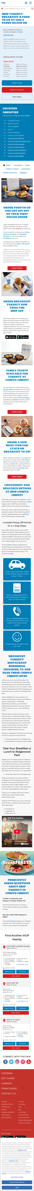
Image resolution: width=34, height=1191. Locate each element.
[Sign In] (26, 2)
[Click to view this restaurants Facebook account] (5, 1062)
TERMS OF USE (22, 1150)
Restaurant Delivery (7, 1104)
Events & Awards (23, 1115)
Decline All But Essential (17, 1182)
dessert (16, 400)
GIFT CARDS (8, 1078)
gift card (26, 514)
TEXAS (27, 165)
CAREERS (6, 1083)
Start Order (17, 268)
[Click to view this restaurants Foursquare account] (23, 1062)
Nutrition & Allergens (24, 1123)
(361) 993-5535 (18, 618)
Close (17, 1187)
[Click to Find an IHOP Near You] (2, 9)
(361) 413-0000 (10, 1005)
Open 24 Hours (11, 948)
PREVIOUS (2, 862)
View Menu (17, 97)
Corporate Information (8, 1112)
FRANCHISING (9, 1088)
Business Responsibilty (25, 1120)
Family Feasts (8, 389)
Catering (22, 971)
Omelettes (7, 238)
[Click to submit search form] (31, 9)
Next (31, 862)
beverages (25, 398)
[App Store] (20, 1137)
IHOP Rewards (5, 1107)
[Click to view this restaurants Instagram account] (17, 1062)
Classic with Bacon (23, 244)
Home (8, 165)
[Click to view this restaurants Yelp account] (28, 1062)
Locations (18, 165)
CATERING (7, 1073)
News (20, 1107)
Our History (21, 1104)
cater (29, 502)
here (13, 921)
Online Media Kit (6, 1117)
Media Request (5, 1115)
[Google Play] (7, 1137)
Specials (21, 468)
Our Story (21, 1101)
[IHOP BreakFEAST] (17, 863)
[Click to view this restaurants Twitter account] (11, 1062)
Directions (17, 83)
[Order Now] (30, 2)
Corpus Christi (12, 169)
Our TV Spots (22, 1112)
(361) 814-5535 (10, 968)
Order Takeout (17, 90)
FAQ (19, 1109)
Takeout (23, 173)
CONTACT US (8, 1093)
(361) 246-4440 (10, 1040)
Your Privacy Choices (17, 1177)
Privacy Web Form (23, 1117)
